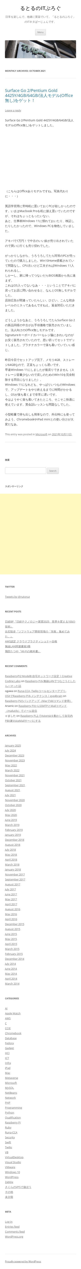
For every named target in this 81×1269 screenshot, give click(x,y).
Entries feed (12, 1226)
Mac (7, 1073)
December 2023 (14, 755)
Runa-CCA (11, 1132)
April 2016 (11, 919)
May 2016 (11, 914)
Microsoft (41, 434)
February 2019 (14, 830)
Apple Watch (13, 1013)
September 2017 (15, 879)
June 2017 (11, 894)
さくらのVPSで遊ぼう (18, 1187)
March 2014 (12, 983)
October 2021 (13, 780)
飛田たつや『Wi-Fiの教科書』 (23, 651)
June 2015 (11, 934)
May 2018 (11, 854)
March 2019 (12, 825)
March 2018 (12, 864)
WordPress (11, 1177)
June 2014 (11, 969)
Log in (8, 1222)
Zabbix (9, 1182)
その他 (9, 1192)
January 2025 (13, 745)
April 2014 (11, 978)
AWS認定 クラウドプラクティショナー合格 (31, 641)
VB (6, 1152)
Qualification (13, 1117)
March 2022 (12, 770)
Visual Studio (13, 1162)
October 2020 (13, 805)
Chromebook (13, 1033)
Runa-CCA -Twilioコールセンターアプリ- (42, 691)
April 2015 (11, 944)
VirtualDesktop (14, 1157)
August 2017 (12, 884)
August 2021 (12, 790)
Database (11, 1038)
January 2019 (13, 835)
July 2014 (10, 964)
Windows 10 (12, 1172)
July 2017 (10, 889)
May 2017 (11, 899)
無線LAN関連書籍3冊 (18, 646)
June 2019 (11, 820)
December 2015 (14, 924)
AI (6, 1008)
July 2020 (10, 810)
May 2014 (11, 974)
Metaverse (11, 1078)
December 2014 (14, 959)
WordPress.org (14, 1236)
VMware (10, 1167)
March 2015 (12, 949)
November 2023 (15, 760)
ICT (7, 1058)
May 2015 (11, 939)
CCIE (8, 1028)
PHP (7, 1102)
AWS (8, 1018)
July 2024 (10, 750)
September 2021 (15, 785)
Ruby (8, 1127)
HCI (7, 1053)
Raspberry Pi (13, 1122)
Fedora (9, 1043)
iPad (7, 1068)
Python (9, 1112)
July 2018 (10, 850)
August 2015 (12, 929)
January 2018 (13, 869)
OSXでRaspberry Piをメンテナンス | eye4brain (33, 696)
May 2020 (11, 815)
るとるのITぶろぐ (40, 8)
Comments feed (15, 1231)
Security (10, 1137)
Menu (40, 32)
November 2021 (15, 775)
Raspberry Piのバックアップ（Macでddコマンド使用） (38, 701)
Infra (8, 1063)
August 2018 (12, 845)
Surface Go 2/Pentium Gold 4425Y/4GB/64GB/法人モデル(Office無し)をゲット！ (39, 95)
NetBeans (11, 1093)
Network (10, 1098)
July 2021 (10, 795)
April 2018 (11, 859)
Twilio (8, 1147)
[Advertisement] (40, 534)
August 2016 (12, 909)
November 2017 (15, 874)
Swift (8, 1142)
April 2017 (11, 904)
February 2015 (14, 954)
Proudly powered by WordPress (23, 1261)
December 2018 (14, 840)
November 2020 (15, 800)
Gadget (9, 1048)
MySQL (9, 1088)
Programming (13, 1107)
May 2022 (11, 765)
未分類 (9, 1197)
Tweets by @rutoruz (17, 597)
